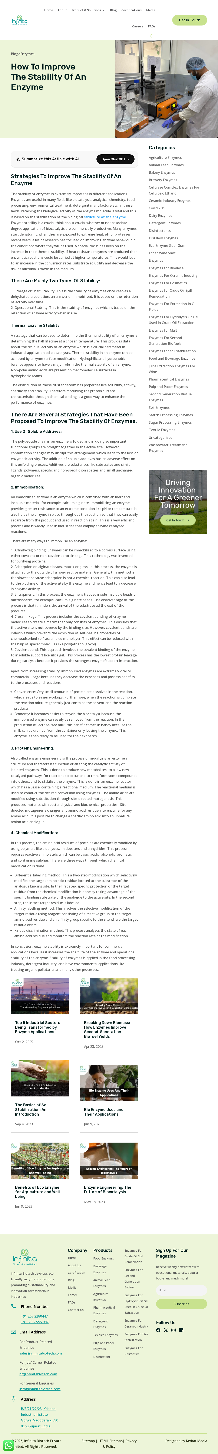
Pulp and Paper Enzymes (168, 386)
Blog (113, 10)
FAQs (151, 26)
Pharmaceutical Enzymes (169, 379)
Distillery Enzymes (163, 238)
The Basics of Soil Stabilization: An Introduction (32, 1109)
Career (72, 1295)
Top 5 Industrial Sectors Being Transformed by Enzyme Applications (37, 1027)
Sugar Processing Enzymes (170, 422)
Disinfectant (101, 1357)
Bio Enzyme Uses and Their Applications (103, 1112)
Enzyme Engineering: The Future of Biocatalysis (107, 1189)
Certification (76, 1273)
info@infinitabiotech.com (39, 1389)
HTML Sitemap (110, 1440)
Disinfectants (160, 230)
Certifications (131, 10)
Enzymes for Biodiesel (166, 268)
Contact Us (76, 1310)
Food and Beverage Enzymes (172, 358)
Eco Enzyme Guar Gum (167, 245)
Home (48, 10)
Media (150, 10)
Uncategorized (160, 437)
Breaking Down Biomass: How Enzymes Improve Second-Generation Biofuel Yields (107, 1029)
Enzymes (27, 53)
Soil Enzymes (159, 407)
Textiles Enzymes (105, 1335)
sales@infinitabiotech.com (40, 1353)
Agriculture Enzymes (165, 157)
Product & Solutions (86, 10)
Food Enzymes (103, 1258)
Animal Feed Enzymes (166, 165)
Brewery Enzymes (163, 179)
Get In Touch (189, 20)
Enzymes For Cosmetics (168, 283)
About (62, 10)
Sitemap (88, 1440)
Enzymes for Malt (163, 330)
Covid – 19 (157, 208)
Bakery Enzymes (162, 172)
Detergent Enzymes (165, 223)
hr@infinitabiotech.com (38, 1374)
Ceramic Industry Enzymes (170, 200)
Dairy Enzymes (160, 215)
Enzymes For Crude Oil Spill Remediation (134, 1256)
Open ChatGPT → (115, 159)
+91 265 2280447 (34, 1316)
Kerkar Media (196, 1440)
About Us (74, 1265)
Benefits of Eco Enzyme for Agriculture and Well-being (38, 1192)
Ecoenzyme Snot (162, 253)
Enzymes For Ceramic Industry (173, 275)
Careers (137, 26)
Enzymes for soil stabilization (172, 351)
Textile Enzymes (162, 429)
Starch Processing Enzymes (171, 415)
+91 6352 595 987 (35, 1322)
